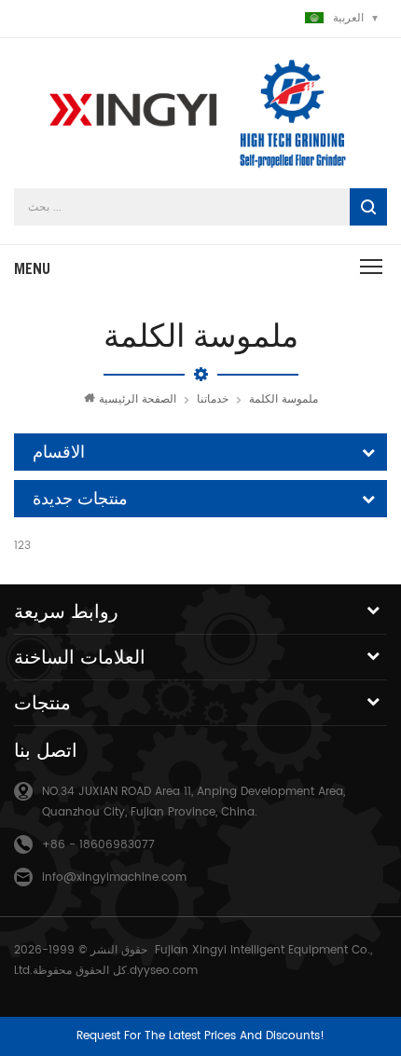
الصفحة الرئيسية (137, 399)
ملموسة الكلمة (283, 399)
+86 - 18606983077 (98, 845)
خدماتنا (212, 399)
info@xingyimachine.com (114, 877)
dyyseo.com (164, 971)
